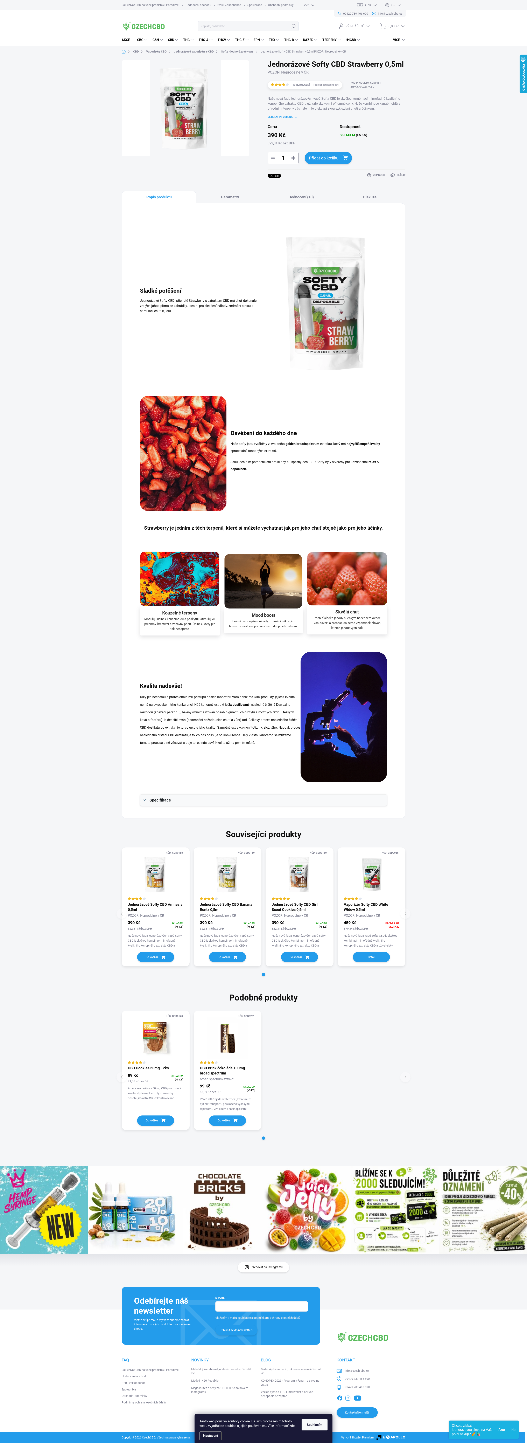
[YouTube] (357, 1397)
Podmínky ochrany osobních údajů (144, 1402)
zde (292, 1426)
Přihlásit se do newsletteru (236, 1330)
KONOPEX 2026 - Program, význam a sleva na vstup (290, 1382)
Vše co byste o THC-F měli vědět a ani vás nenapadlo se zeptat (287, 1394)
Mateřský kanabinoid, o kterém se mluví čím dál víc (221, 1371)
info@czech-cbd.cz (357, 1370)
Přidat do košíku (323, 158)
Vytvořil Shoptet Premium (357, 1437)
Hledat (293, 26)
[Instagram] (348, 1397)
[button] (263, 974)
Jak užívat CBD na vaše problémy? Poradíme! (150, 5)
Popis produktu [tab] (159, 197)
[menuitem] (127, 40)
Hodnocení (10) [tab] (301, 197)
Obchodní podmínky (281, 5)
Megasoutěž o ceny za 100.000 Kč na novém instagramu (219, 1390)
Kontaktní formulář (357, 1412)
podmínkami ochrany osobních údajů (277, 1317)
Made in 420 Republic (204, 1380)
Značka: (362, 86)
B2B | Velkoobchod (229, 5)
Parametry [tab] (230, 197)
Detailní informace (280, 117)
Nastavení (210, 1436)
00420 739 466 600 (357, 1378)
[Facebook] (340, 1397)
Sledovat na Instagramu (267, 1267)
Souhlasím (314, 1425)
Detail (371, 957)
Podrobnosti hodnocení (326, 84)
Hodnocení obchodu (198, 5)
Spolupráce (254, 5)
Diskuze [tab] (370, 197)
